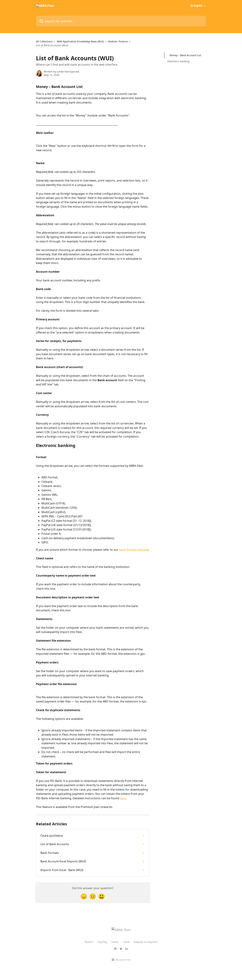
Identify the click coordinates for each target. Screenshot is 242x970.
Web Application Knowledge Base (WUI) (80, 41)
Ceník (126, 942)
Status (115, 942)
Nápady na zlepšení (145, 942)
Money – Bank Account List (185, 55)
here (123, 798)
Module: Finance (118, 41)
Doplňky (102, 942)
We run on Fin (123, 959)
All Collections (44, 41)
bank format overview (133, 550)
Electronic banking (178, 61)
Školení (89, 942)
